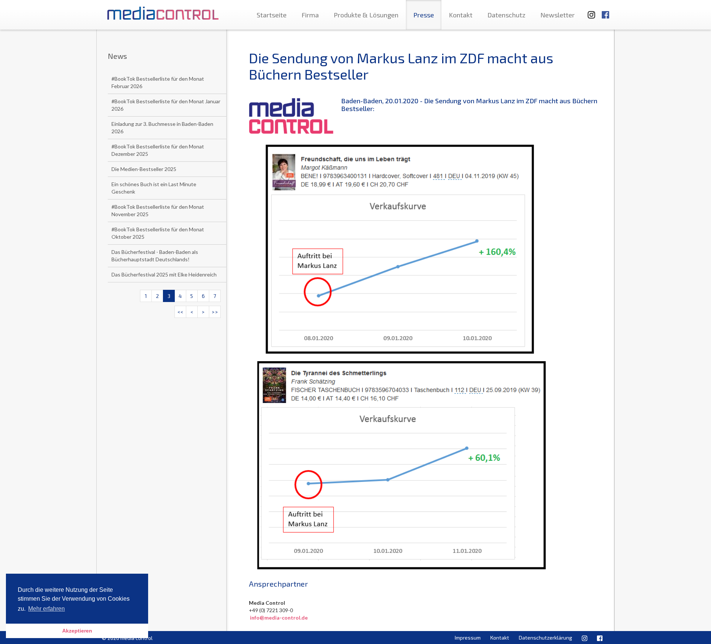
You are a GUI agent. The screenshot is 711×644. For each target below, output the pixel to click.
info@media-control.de (279, 617)
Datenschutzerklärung (545, 637)
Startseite (272, 15)
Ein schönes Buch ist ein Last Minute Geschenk (153, 188)
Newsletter (557, 15)
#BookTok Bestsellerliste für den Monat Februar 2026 (157, 82)
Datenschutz (506, 15)
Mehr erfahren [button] (46, 609)
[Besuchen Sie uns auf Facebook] (605, 11)
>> (214, 312)
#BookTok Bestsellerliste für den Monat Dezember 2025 (157, 150)
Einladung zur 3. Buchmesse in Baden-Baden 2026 (162, 127)
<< (180, 312)
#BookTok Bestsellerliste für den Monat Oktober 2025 (157, 233)
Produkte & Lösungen (366, 15)
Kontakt (461, 15)
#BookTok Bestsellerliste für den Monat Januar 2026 (165, 105)
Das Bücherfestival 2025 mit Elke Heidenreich (164, 274)
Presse (423, 15)
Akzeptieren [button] (77, 631)
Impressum (468, 637)
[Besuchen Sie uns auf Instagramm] (589, 11)
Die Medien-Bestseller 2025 (143, 169)
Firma (310, 15)
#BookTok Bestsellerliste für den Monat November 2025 (157, 210)
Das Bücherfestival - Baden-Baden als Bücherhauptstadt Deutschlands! (154, 255)
